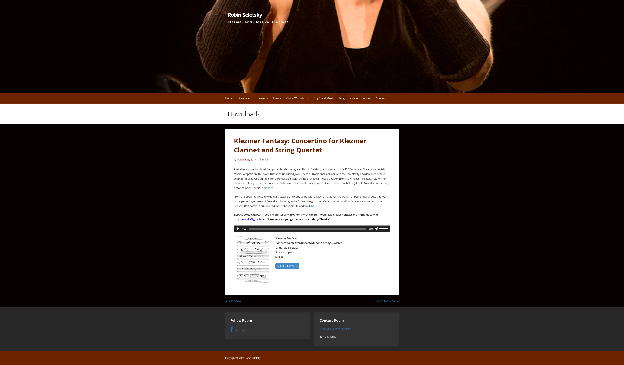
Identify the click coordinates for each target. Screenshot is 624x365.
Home (229, 98)
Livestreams (245, 98)
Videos (354, 98)
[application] (312, 229)
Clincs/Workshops (297, 98)
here (314, 206)
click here (267, 188)
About (367, 98)
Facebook (239, 330)
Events (277, 98)
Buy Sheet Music (324, 98)
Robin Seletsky (245, 14)
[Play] (238, 228)
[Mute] (376, 228)
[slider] (384, 228)
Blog (342, 98)
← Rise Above (233, 301)
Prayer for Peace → (387, 301)
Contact (380, 98)
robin (265, 159)
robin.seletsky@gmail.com (249, 219)
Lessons (263, 98)
